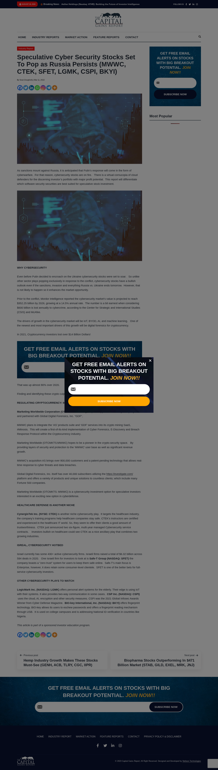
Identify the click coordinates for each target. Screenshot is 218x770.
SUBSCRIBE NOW (109, 401)
